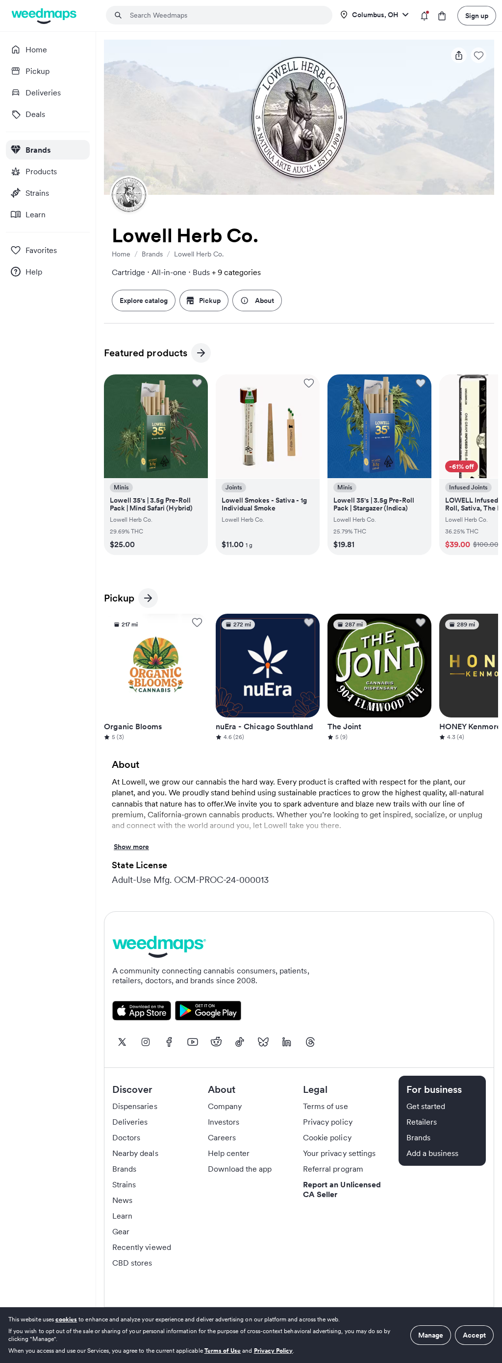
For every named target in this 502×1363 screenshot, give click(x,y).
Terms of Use (222, 1350)
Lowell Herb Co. (199, 254)
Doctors (126, 1137)
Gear (120, 1231)
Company (225, 1106)
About (264, 300)
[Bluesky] (263, 1042)
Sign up (476, 15)
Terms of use (325, 1106)
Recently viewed (141, 1247)
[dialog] (251, 1335)
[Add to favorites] (197, 383)
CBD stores (132, 1263)
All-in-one (168, 272)
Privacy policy (327, 1122)
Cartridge (128, 272)
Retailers (421, 1122)
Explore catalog (144, 300)
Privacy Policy (273, 1350)
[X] (122, 1042)
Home (121, 254)
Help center (229, 1153)
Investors (223, 1122)
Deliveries (130, 1122)
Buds (201, 272)
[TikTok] (240, 1042)
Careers (222, 1137)
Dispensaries (134, 1106)
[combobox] (225, 15)
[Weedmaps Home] (45, 16)
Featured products (145, 355)
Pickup (210, 300)
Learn (122, 1216)
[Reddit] (216, 1042)
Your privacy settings (339, 1153)
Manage (430, 1335)
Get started (426, 1106)
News (122, 1200)
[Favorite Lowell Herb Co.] (478, 55)
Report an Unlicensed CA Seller (342, 1189)
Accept (474, 1335)
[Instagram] (145, 1042)
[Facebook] (169, 1042)
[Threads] (310, 1042)
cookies (66, 1319)
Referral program (333, 1169)
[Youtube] (192, 1042)
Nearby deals (135, 1153)
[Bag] (442, 16)
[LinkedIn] (287, 1042)
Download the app (240, 1169)
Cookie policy (327, 1137)
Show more (131, 847)
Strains (124, 1184)
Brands (152, 254)
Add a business (432, 1153)
